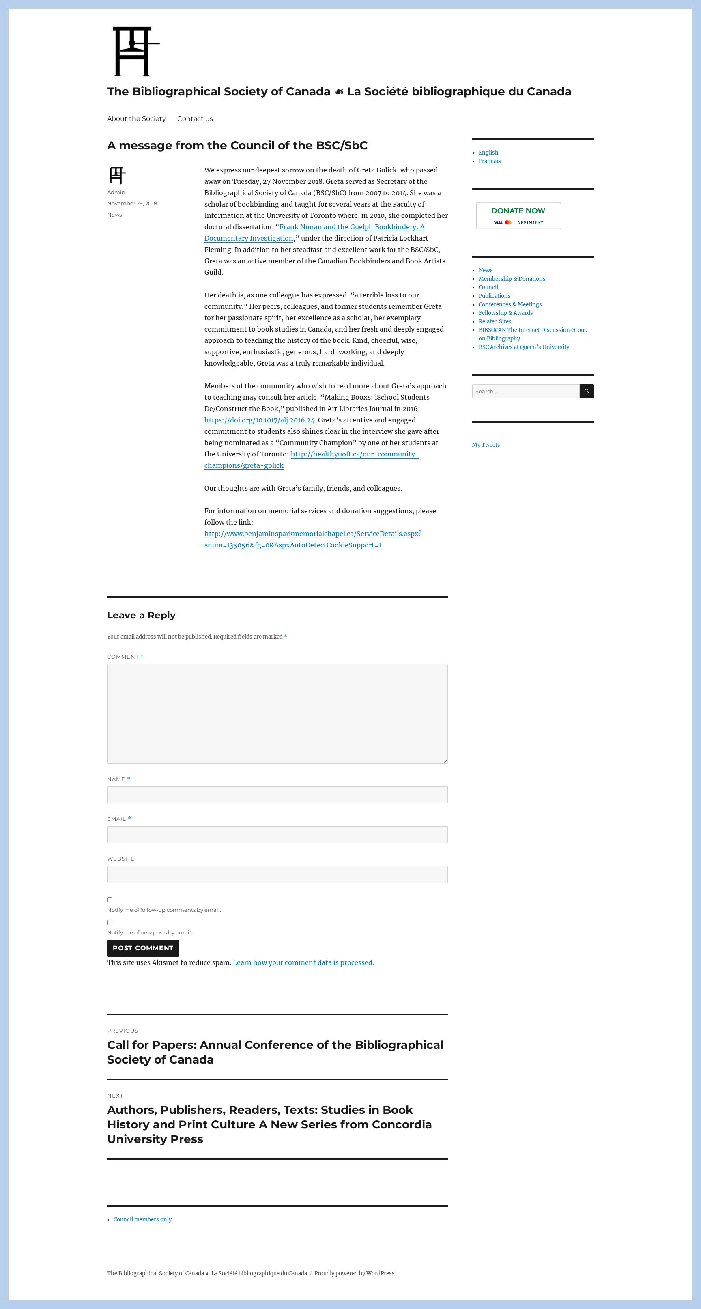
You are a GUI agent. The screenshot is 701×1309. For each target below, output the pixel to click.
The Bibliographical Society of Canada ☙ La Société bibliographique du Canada (339, 91)
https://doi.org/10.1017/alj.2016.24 (259, 420)
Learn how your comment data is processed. (303, 962)
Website (121, 858)
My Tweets (486, 444)
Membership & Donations (512, 279)
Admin (116, 192)
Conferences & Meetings (510, 304)
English (489, 152)
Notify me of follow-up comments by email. (164, 909)
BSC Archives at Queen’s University (524, 347)
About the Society (136, 119)
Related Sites (495, 321)
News (114, 214)
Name (119, 779)
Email (119, 819)
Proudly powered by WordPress (354, 1273)
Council (488, 287)
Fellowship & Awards (506, 313)
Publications (495, 296)
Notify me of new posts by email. (149, 932)
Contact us (195, 119)
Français (490, 161)
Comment (125, 656)
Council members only (143, 1219)
